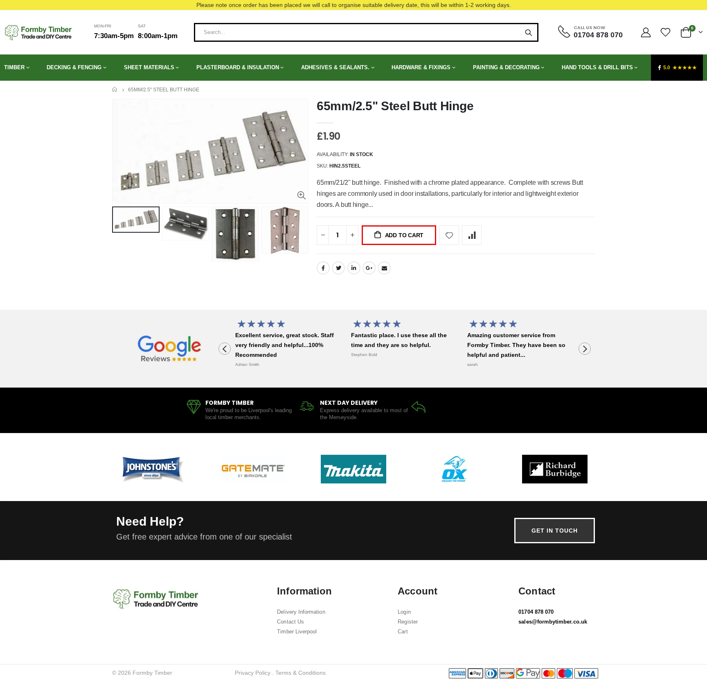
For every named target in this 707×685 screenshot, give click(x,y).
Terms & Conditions (300, 672)
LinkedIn (353, 267)
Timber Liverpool (297, 631)
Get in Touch (554, 530)
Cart (403, 631)
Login (404, 612)
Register (408, 622)
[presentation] (224, 348)
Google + (369, 267)
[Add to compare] (472, 235)
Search (528, 32)
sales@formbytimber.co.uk (552, 622)
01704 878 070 (536, 612)
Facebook (323, 267)
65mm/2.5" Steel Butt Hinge (395, 106)
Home (115, 89)
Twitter (338, 267)
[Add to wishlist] (449, 235)
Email (384, 267)
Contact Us (290, 622)
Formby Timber (152, 672)
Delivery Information (301, 612)
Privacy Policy (252, 672)
